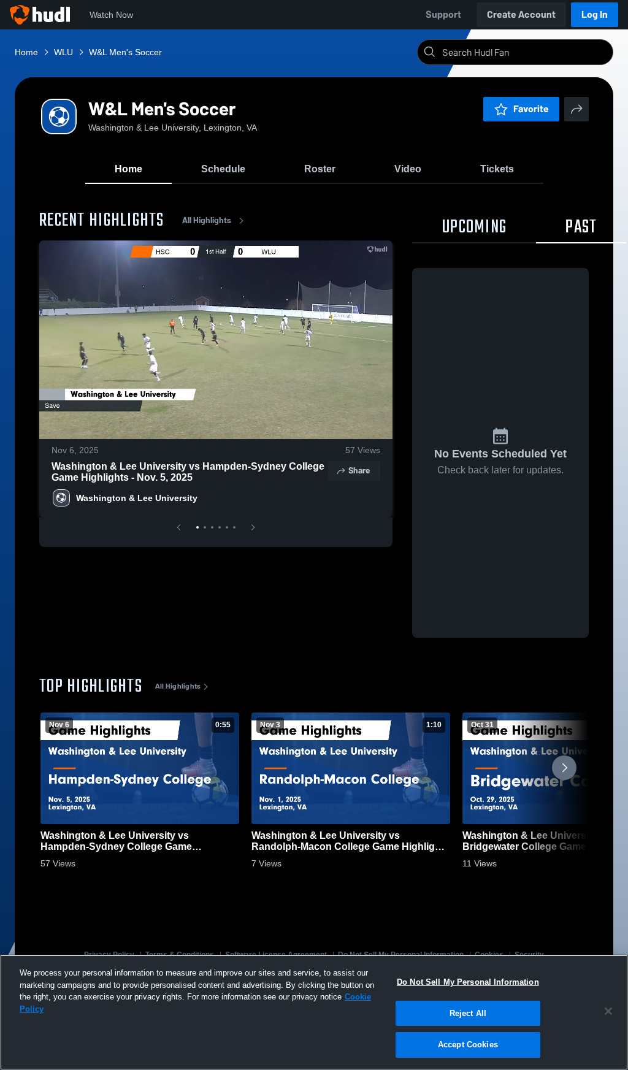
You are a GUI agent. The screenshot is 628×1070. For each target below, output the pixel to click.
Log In (594, 14)
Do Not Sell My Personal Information (468, 982)
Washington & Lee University (136, 498)
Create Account (521, 14)
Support (443, 14)
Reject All (468, 1013)
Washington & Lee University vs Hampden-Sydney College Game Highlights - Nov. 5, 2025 (188, 472)
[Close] (608, 1011)
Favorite (531, 109)
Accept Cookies (468, 1044)
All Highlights (206, 220)
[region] (314, 1012)
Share (359, 471)
